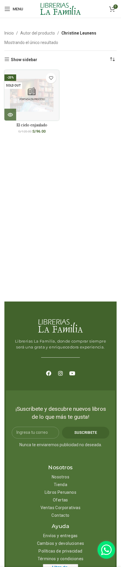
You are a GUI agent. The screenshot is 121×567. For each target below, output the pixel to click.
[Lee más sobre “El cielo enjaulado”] (10, 114)
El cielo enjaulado (31, 125)
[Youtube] (72, 373)
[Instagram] (60, 373)
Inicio (9, 33)
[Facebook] (48, 373)
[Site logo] (60, 8)
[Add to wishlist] (51, 78)
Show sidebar (24, 59)
